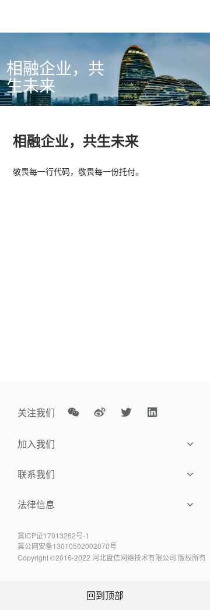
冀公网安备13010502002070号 (67, 546)
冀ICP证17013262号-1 (53, 535)
